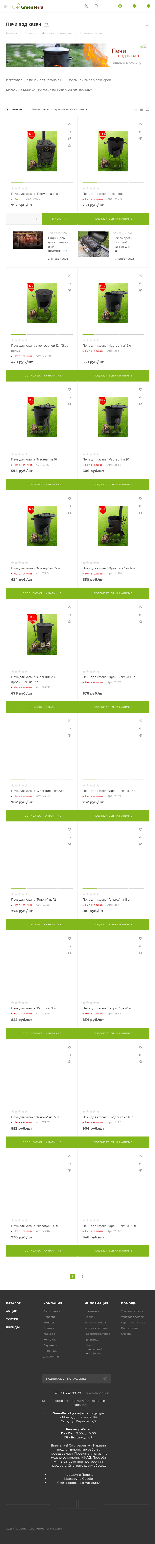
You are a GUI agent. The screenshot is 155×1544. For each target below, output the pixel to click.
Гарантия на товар (97, 1333)
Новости (49, 1316)
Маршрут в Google (78, 1479)
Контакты (49, 1339)
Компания (52, 1303)
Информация (96, 1303)
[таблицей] (147, 109)
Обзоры (126, 1333)
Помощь (128, 1303)
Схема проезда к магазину (78, 1483)
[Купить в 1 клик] (69, 138)
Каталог (13, 1303)
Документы (51, 1356)
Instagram (72, 1504)
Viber (93, 1504)
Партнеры (50, 1345)
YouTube (82, 1504)
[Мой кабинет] (106, 6)
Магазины (92, 1311)
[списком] (141, 109)
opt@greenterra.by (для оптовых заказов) (80, 1403)
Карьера (49, 1333)
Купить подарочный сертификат (93, 1349)
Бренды (13, 1327)
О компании (51, 1311)
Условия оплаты (96, 1322)
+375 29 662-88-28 (66, 1393)
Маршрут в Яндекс (78, 1475)
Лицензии (50, 1350)
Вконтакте (62, 1504)
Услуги (12, 1319)
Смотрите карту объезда (87, 1465)
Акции (12, 1311)
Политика (91, 1339)
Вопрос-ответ (130, 1328)
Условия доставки (97, 1328)
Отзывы (48, 1328)
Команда (49, 1322)
